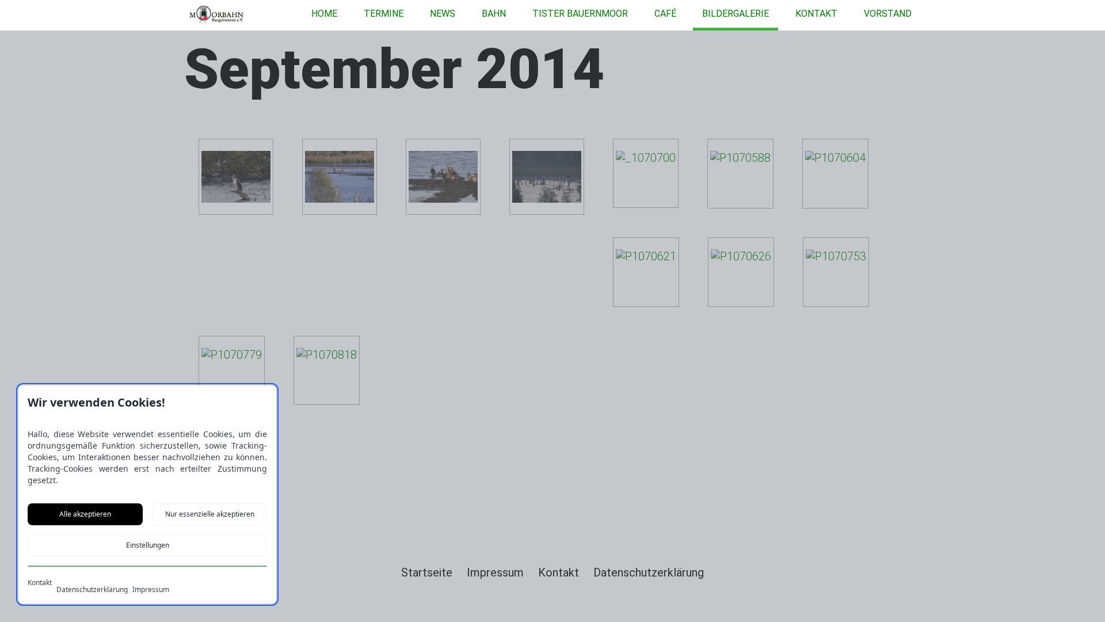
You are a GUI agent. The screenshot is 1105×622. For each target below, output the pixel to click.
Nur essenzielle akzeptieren (209, 514)
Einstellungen (147, 545)
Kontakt (816, 13)
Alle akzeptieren (85, 514)
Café (665, 13)
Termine (383, 13)
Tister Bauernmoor (580, 13)
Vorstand (888, 13)
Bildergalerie (735, 13)
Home (324, 13)
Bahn (494, 13)
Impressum (150, 589)
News (442, 13)
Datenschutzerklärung (92, 589)
